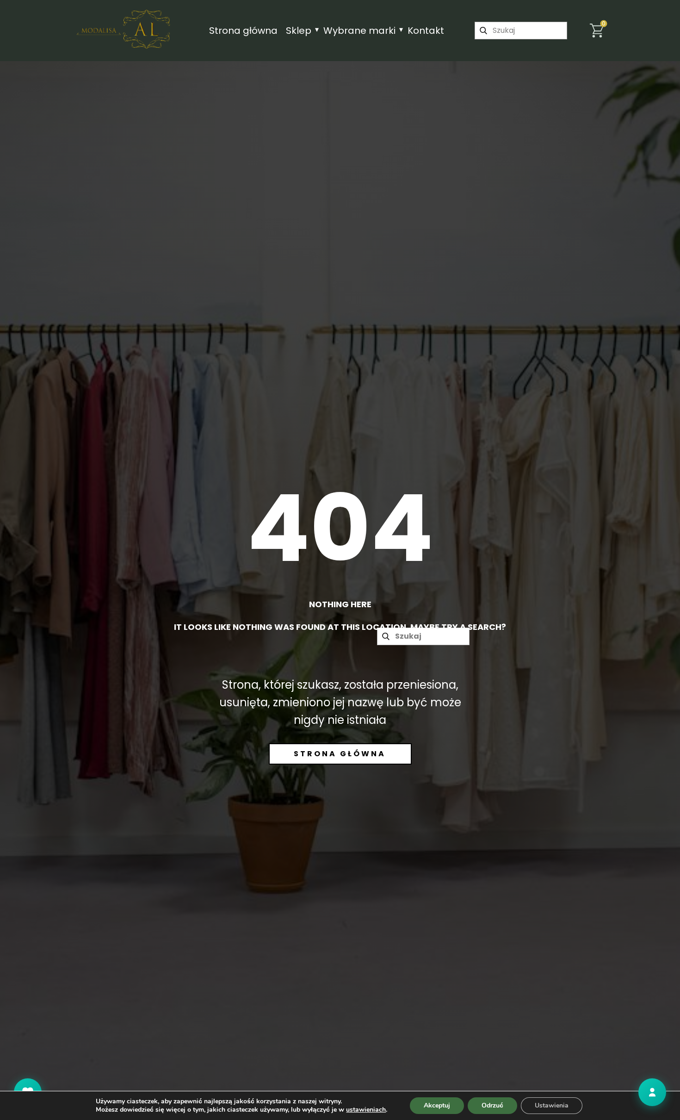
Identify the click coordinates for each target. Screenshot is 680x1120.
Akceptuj (437, 1105)
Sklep (298, 30)
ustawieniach (366, 1110)
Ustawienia (552, 1105)
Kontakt (426, 30)
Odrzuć (492, 1105)
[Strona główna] (123, 29)
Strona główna (243, 30)
